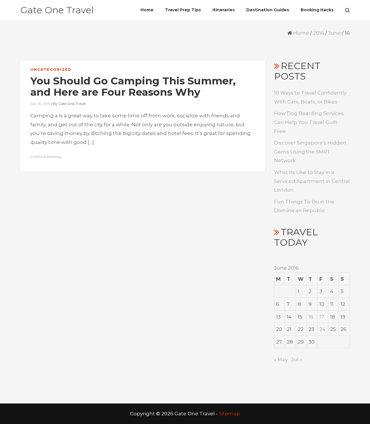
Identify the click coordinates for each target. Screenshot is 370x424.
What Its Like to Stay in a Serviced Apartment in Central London (312, 181)
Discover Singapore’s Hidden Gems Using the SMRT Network (310, 151)
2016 (318, 33)
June (334, 33)
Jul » (296, 359)
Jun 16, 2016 (40, 103)
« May (281, 359)
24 (322, 329)
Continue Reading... (46, 156)
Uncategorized (50, 69)
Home (301, 33)
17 (321, 317)
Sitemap (229, 413)
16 (310, 317)
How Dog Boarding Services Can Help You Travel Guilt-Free (309, 122)
